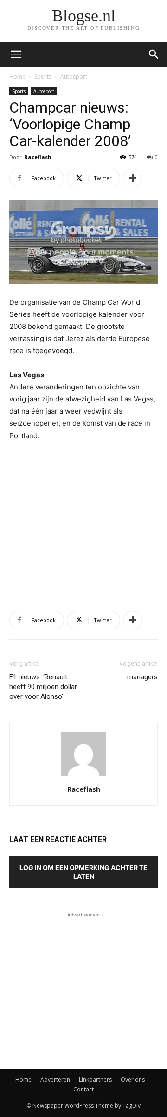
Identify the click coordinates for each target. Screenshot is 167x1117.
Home (17, 76)
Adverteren (55, 1080)
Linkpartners (95, 1080)
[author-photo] (83, 776)
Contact (83, 1089)
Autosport (73, 76)
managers (142, 677)
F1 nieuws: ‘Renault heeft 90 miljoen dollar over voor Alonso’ (43, 687)
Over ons (133, 1080)
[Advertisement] (83, 512)
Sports (42, 76)
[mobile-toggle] (16, 54)
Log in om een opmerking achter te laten (83, 871)
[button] (154, 54)
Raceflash (37, 157)
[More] (132, 178)
